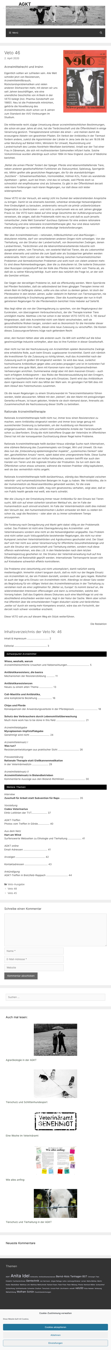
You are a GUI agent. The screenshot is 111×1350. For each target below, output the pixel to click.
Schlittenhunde (21, 1288)
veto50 (79, 1288)
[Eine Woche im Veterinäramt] (55, 1129)
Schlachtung (10, 1288)
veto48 (72, 1288)
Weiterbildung (11, 1292)
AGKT (25, 4)
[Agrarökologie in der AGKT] (55, 1054)
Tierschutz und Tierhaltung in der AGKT (29, 1222)
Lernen (83, 1281)
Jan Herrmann (45, 1281)
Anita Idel (20, 1275)
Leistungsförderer (73, 1281)
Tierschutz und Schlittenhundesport (26, 1102)
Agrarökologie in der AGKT (21, 1060)
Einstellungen (55, 1343)
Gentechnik (32, 1280)
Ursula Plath (54, 1288)
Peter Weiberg (72, 1285)
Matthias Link (25, 1285)
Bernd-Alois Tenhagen (69, 1276)
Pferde (80, 1285)
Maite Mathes (92, 1281)
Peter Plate (62, 1285)
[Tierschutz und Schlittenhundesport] (55, 1096)
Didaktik (9, 1281)
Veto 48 (12, 888)
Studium (38, 1288)
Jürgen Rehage (56, 1281)
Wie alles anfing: (15, 1179)
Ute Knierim (64, 1288)
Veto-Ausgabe (16, 884)
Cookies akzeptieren (55, 1327)
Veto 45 (12, 893)
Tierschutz (46, 1288)
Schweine (30, 1288)
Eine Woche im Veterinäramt (22, 1135)
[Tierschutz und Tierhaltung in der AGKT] (55, 1216)
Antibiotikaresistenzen (47, 1277)
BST (84, 1276)
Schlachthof (100, 1285)
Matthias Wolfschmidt (38, 1285)
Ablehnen (56, 1335)
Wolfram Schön (25, 1291)
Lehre (64, 1281)
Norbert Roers (52, 1285)
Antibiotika (34, 1277)
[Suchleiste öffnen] (101, 32)
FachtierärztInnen (19, 1281)
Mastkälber (15, 1285)
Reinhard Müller (89, 1285)
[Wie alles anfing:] (55, 1173)
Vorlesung (98, 1288)
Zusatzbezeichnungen (43, 1292)
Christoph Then (93, 1277)
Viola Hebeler (89, 1288)
